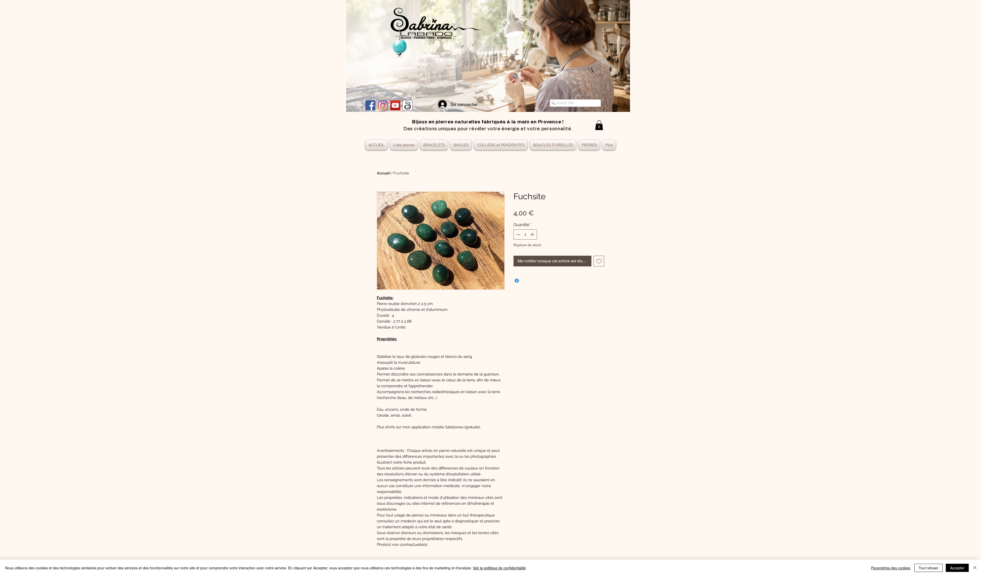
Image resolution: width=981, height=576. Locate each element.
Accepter (957, 567)
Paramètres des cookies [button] (890, 567)
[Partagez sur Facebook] (517, 281)
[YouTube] (395, 105)
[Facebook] (370, 105)
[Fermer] (975, 568)
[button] (599, 125)
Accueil (383, 173)
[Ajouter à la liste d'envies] (598, 261)
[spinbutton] (525, 234)
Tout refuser (928, 567)
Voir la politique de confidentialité (499, 567)
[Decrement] (517, 234)
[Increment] (532, 234)
